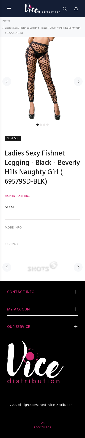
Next (78, 81)
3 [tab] (44, 125)
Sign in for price (17, 196)
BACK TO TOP (42, 427)
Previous (6, 81)
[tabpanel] (42, 79)
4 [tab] (47, 125)
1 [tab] (37, 125)
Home (6, 21)
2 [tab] (41, 125)
